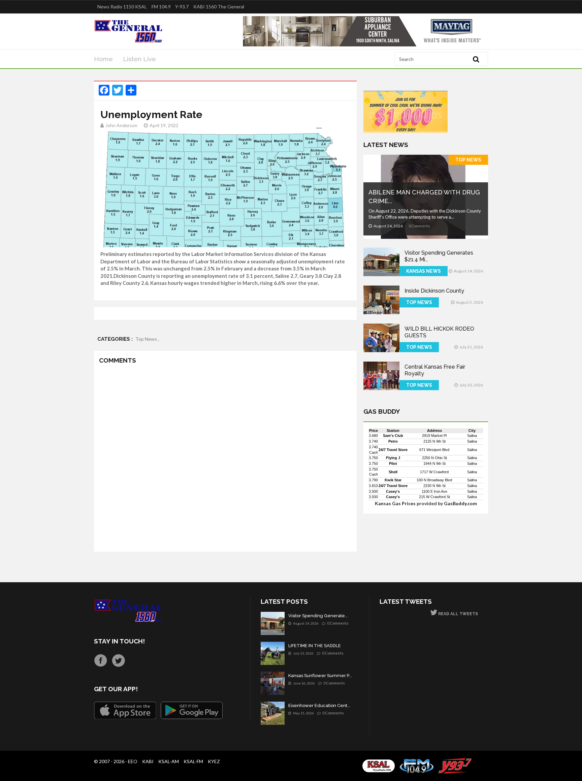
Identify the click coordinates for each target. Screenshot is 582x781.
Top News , (147, 339)
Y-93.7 (182, 6)
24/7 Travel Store (393, 450)
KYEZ (214, 761)
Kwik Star (393, 480)
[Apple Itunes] (125, 710)
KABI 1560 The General (218, 6)
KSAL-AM (168, 761)
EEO (132, 761)
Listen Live (139, 59)
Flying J (393, 458)
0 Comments (419, 226)
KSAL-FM (193, 761)
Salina (472, 436)
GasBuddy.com (460, 503)
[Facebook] (100, 660)
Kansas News (423, 271)
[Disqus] (225, 459)
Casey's (393, 491)
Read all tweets (457, 613)
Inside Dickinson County (434, 291)
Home (103, 59)
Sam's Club (393, 436)
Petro (393, 441)
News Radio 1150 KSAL (122, 6)
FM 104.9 (161, 6)
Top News (468, 159)
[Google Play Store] (192, 710)
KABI (148, 761)
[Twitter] (118, 660)
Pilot (393, 463)
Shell (393, 472)
